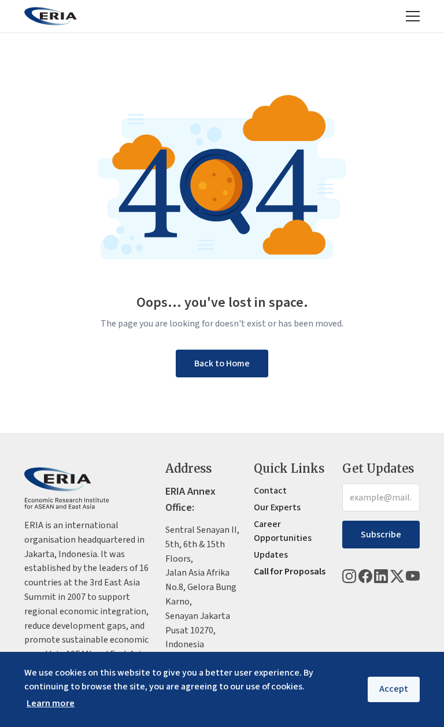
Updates (271, 554)
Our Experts (277, 507)
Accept (393, 689)
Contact (270, 490)
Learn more (51, 703)
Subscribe (381, 534)
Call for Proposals (289, 571)
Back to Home (222, 363)
